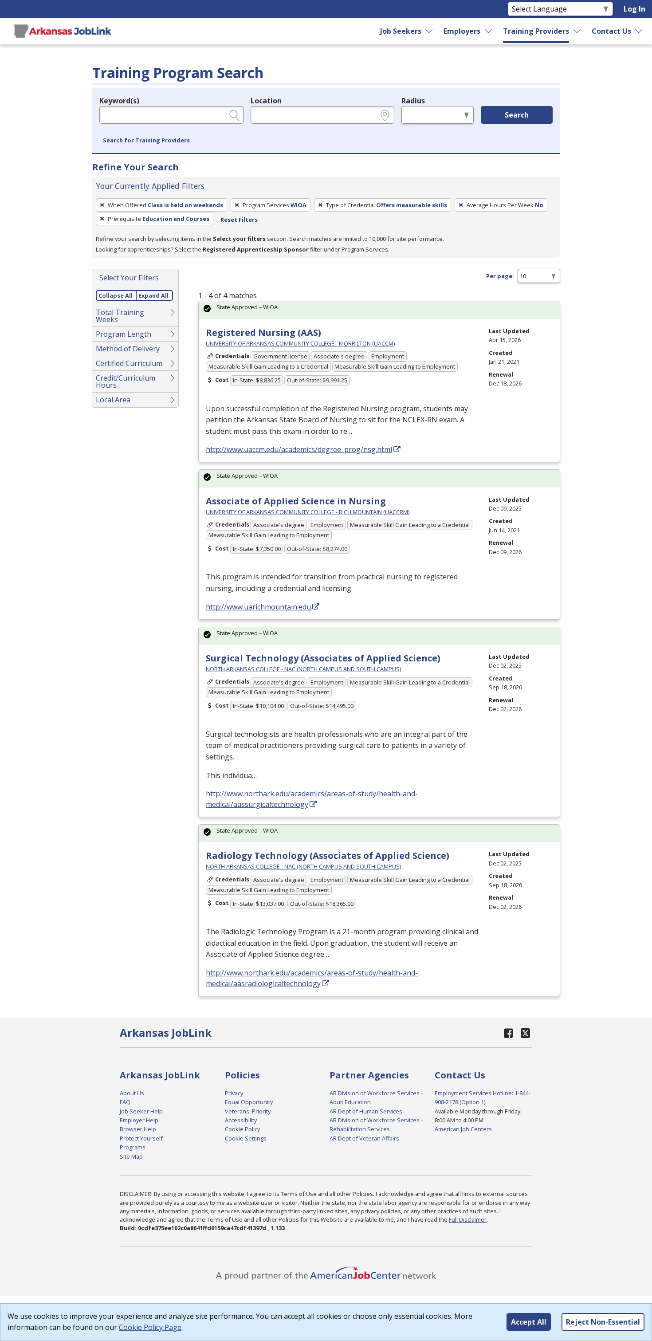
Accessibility (241, 1120)
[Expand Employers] (489, 31)
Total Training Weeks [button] (120, 315)
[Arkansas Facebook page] (508, 1033)
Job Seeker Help (141, 1111)
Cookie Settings (246, 1138)
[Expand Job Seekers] (429, 31)
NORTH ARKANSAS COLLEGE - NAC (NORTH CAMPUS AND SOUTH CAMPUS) (303, 669)
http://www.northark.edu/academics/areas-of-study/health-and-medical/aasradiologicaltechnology (312, 978)
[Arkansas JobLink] (62, 31)
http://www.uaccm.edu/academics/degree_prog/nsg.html (299, 449)
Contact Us (611, 31)
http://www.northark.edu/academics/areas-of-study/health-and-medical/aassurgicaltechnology (312, 799)
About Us (132, 1093)
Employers (462, 31)
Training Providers (536, 31)
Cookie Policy (242, 1129)
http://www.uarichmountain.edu (258, 607)
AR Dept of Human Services (366, 1111)
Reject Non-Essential (603, 1322)
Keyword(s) (119, 101)
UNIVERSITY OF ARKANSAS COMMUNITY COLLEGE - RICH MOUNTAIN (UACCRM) (307, 512)
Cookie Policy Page (150, 1327)
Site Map (131, 1156)
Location (266, 101)
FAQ (125, 1102)
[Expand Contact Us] (639, 31)
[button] (146, 140)
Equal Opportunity (249, 1102)
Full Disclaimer (468, 1219)
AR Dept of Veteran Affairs (364, 1138)
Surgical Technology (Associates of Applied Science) (323, 658)
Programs (132, 1147)
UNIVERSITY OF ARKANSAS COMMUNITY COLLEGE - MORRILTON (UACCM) (300, 343)
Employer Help (139, 1120)
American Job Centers (463, 1129)
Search (517, 115)
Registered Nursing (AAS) (263, 332)
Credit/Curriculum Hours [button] (125, 381)
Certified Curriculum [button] (129, 363)
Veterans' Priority (248, 1111)
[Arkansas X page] (525, 1033)
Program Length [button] (123, 334)
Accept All (528, 1322)
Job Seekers (400, 31)
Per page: (500, 276)
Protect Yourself (141, 1138)
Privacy (234, 1093)
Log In (634, 9)
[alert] (379, 310)
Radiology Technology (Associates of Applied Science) (327, 855)
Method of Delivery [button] (128, 349)
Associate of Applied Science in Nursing (296, 501)
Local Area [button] (113, 400)
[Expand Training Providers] (577, 31)
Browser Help (138, 1129)
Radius (413, 101)
